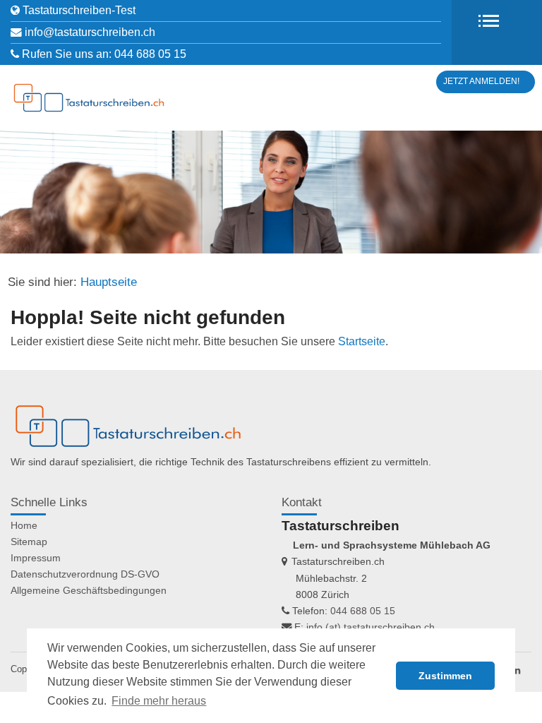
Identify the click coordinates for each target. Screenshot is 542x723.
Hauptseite (108, 282)
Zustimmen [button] (445, 675)
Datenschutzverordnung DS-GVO (85, 574)
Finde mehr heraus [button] (159, 701)
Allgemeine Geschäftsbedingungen (89, 590)
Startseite (361, 341)
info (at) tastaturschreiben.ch (370, 627)
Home (24, 525)
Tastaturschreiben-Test (79, 10)
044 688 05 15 (150, 54)
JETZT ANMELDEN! (481, 81)
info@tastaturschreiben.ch (90, 32)
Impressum (36, 557)
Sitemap (29, 541)
